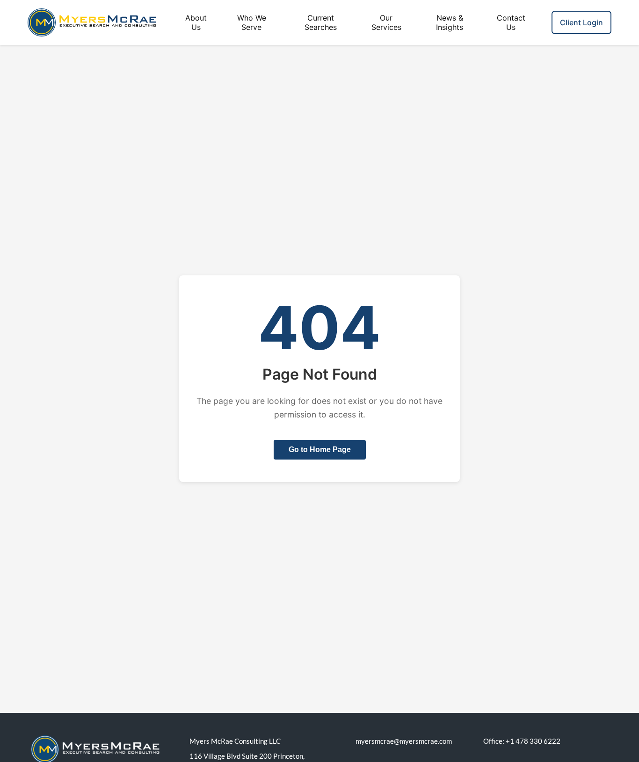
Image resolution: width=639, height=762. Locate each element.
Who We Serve (251, 22)
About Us (196, 22)
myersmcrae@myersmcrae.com (404, 741)
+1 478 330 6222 (533, 741)
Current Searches (321, 22)
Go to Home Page (320, 449)
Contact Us (511, 22)
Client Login (581, 22)
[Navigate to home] (85, 22)
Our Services (386, 22)
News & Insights (449, 22)
